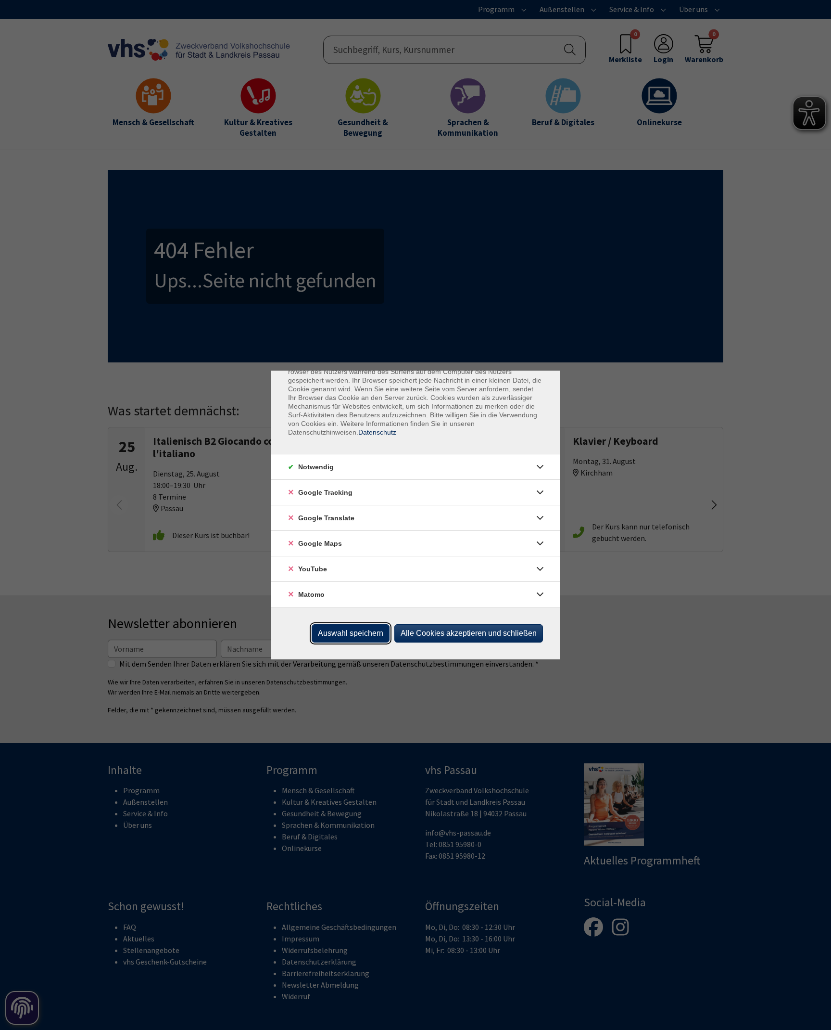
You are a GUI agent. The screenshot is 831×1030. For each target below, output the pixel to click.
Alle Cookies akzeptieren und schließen (469, 633)
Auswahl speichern (350, 633)
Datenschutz (377, 432)
